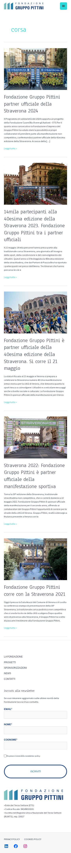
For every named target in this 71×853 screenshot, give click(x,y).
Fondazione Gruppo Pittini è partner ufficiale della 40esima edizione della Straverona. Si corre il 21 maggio (34, 354)
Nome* (8, 724)
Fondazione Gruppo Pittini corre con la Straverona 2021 (34, 591)
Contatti (9, 679)
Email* (8, 709)
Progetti (10, 662)
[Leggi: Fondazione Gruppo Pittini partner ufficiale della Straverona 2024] (35, 68)
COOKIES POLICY (32, 839)
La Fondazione (13, 656)
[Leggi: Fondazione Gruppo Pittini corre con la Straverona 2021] (35, 558)
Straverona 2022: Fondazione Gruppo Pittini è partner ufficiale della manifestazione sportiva (34, 476)
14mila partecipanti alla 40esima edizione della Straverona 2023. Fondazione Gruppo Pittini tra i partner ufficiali (34, 225)
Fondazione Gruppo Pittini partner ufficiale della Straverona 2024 (32, 103)
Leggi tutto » (10, 148)
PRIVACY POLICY (12, 839)
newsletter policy (32, 756)
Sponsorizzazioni (15, 667)
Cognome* (10, 739)
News (7, 673)
